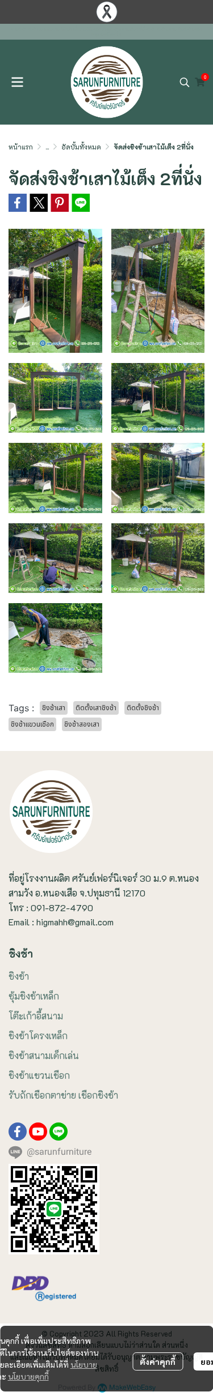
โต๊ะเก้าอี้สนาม (36, 1016)
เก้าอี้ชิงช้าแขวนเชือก (120, 29)
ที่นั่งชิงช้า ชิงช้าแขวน (158, 29)
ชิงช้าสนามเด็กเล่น (44, 1055)
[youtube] (38, 1131)
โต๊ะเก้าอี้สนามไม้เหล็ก (81, 29)
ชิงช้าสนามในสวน (44, 29)
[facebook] (18, 1131)
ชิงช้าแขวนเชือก (39, 1075)
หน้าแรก (21, 146)
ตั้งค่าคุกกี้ (158, 1361)
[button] (185, 82)
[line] (58, 1131)
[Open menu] (17, 82)
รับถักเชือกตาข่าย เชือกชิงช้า (63, 1095)
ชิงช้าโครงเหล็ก (38, 1035)
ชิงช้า (19, 976)
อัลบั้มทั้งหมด (81, 146)
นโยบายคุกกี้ (28, 1376)
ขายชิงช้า (19, 29)
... (47, 146)
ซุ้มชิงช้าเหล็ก (34, 996)
